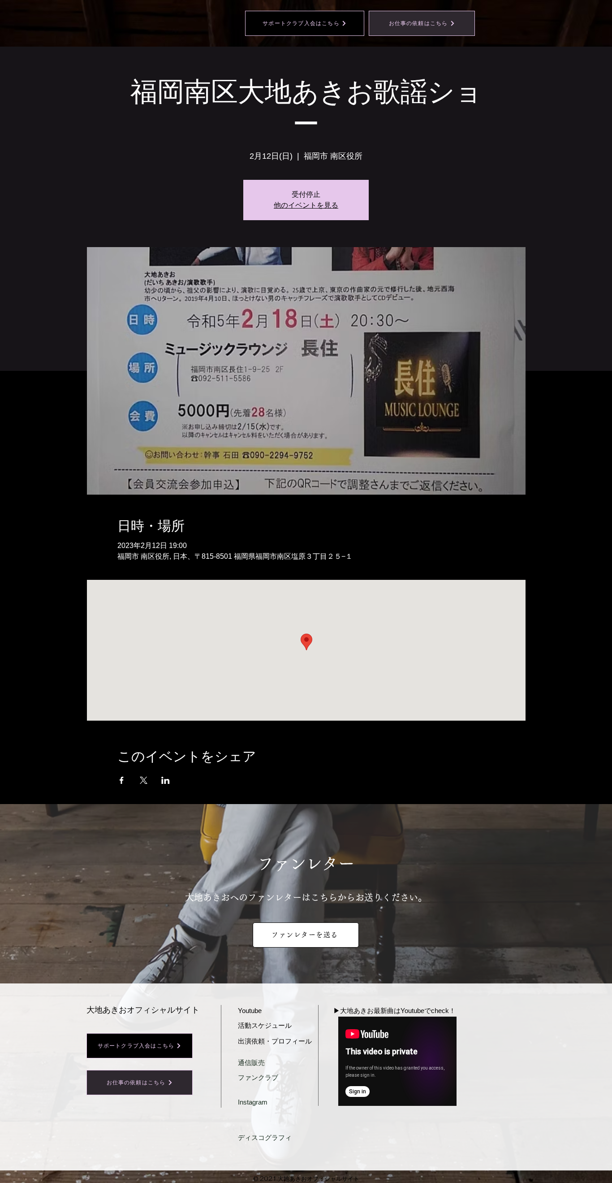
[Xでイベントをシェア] (143, 780)
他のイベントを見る (306, 205)
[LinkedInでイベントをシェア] (165, 780)
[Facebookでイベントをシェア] (121, 780)
